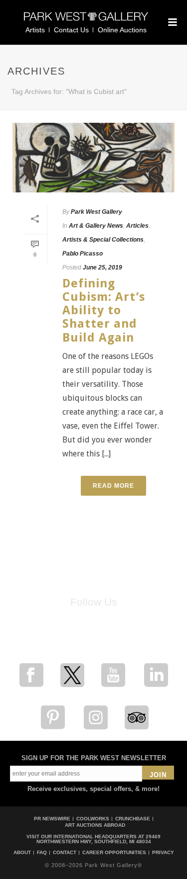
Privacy (163, 852)
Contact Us (71, 30)
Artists (35, 30)
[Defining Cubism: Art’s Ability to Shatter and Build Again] (93, 157)
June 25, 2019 (102, 267)
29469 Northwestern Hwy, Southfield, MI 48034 (98, 839)
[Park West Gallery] (86, 20)
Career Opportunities (114, 852)
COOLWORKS (92, 818)
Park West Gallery (96, 211)
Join (158, 775)
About (22, 852)
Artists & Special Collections (103, 239)
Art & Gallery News (96, 225)
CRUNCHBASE (132, 818)
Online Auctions (122, 30)
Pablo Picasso (82, 253)
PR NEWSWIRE (52, 818)
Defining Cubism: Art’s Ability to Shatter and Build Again (103, 310)
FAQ (42, 852)
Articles (137, 225)
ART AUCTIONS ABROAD (95, 825)
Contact (64, 852)
